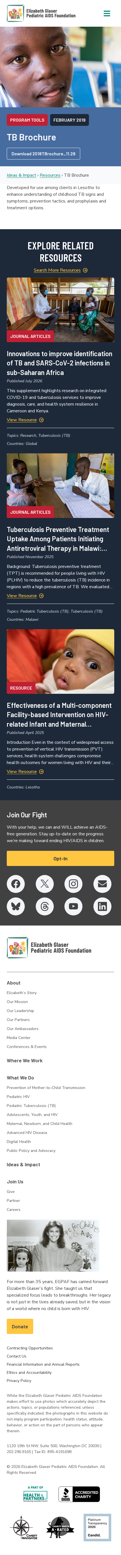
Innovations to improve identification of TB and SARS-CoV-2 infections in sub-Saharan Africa (59, 362)
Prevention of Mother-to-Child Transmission (46, 1087)
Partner (13, 1200)
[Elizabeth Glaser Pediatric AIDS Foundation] (49, 948)
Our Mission (17, 1001)
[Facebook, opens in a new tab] (16, 884)
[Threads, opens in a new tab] (45, 906)
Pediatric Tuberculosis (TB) (31, 1105)
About (14, 982)
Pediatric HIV (18, 1096)
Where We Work (24, 1060)
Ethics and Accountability (29, 1372)
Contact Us (16, 1356)
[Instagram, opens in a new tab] (73, 884)
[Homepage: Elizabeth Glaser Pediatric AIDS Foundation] (26, 13)
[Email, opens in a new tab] (102, 884)
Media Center (18, 1037)
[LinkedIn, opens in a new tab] (102, 906)
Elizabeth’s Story (22, 992)
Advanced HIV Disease (27, 1132)
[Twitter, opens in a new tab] (45, 884)
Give (11, 1191)
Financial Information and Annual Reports (43, 1364)
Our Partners (18, 1019)
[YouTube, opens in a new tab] (73, 906)
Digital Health (19, 1141)
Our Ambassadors (23, 1028)
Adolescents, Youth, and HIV (32, 1114)
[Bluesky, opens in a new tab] (16, 906)
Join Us (15, 1181)
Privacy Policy (19, 1380)
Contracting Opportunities (30, 1348)
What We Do (20, 1077)
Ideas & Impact (21, 175)
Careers (14, 1209)
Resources (50, 175)
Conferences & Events (27, 1046)
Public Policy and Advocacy (31, 1150)
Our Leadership (20, 1010)
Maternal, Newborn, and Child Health (39, 1123)
